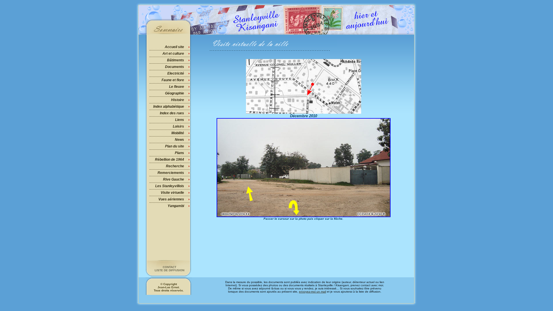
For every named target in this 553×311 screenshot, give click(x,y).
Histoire (177, 100)
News (179, 140)
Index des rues (172, 113)
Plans (179, 153)
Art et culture (173, 54)
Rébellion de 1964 (169, 160)
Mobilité (177, 133)
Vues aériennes (171, 199)
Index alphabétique (168, 107)
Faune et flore (173, 80)
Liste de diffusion (169, 270)
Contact (169, 267)
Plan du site (174, 146)
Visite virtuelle (172, 193)
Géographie (174, 93)
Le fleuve (176, 87)
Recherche (175, 166)
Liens (179, 120)
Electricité (175, 73)
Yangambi (176, 206)
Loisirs (178, 126)
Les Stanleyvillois (169, 186)
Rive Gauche (173, 179)
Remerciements (171, 173)
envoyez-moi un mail (312, 291)
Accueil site (174, 47)
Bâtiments (175, 60)
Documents (174, 67)
